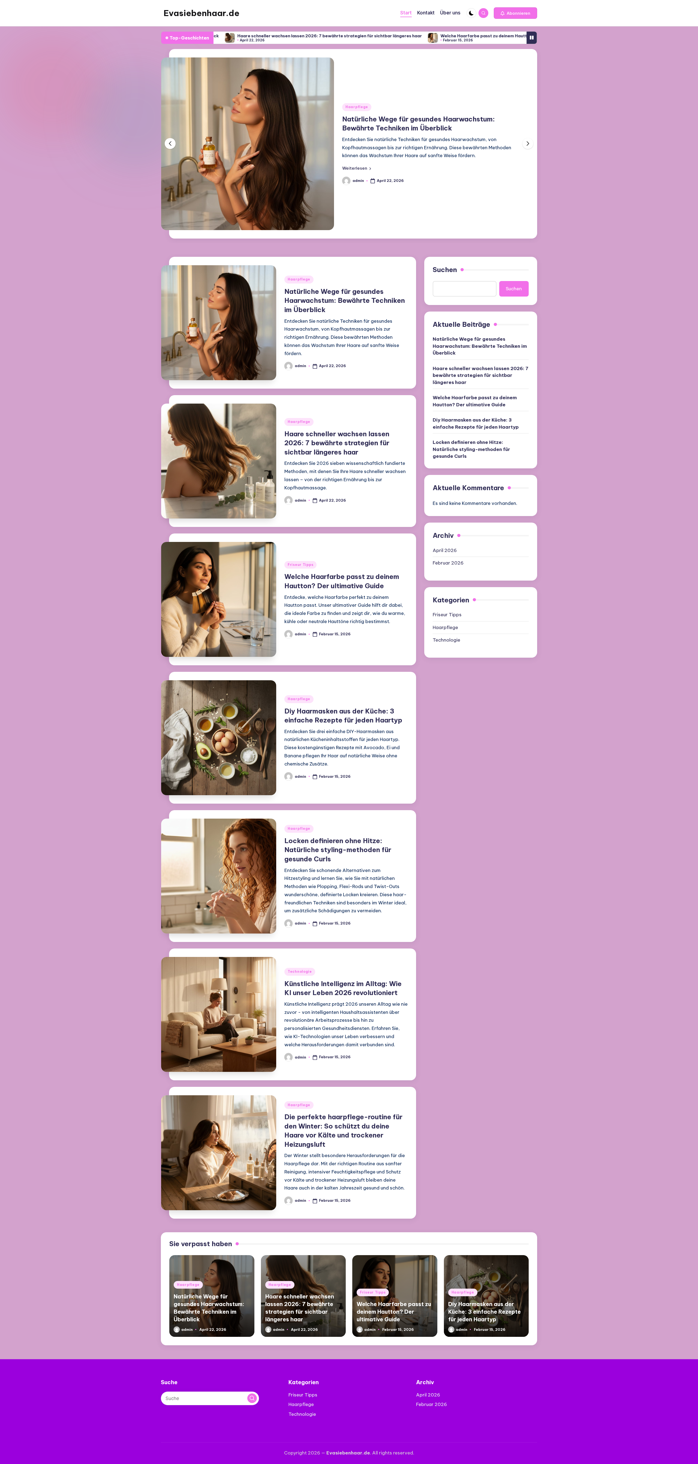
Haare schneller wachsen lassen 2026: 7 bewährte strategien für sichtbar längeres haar (250, 35)
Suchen (445, 270)
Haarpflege (356, 107)
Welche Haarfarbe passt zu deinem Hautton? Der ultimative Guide (430, 35)
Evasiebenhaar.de (201, 13)
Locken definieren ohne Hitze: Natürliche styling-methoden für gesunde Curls (337, 850)
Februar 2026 (448, 563)
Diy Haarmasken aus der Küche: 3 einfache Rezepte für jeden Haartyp (476, 423)
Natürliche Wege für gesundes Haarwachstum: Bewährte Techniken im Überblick (344, 300)
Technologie (300, 971)
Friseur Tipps (300, 565)
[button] (515, 13)
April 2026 (445, 550)
